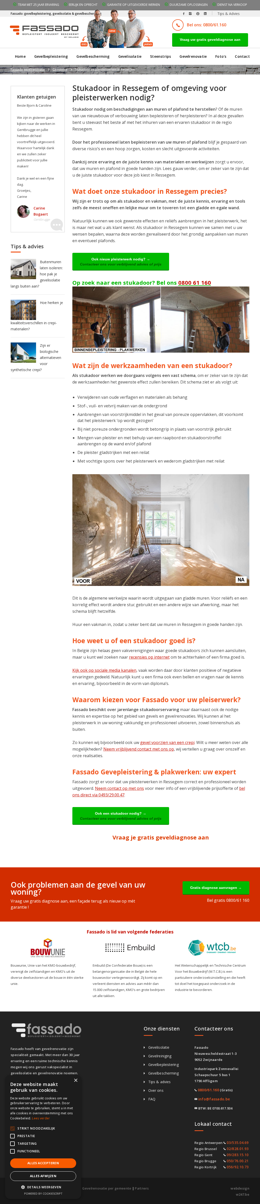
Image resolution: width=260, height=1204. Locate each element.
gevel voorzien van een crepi (167, 742)
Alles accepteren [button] (43, 1163)
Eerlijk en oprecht (83, 5)
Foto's (220, 56)
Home (20, 56)
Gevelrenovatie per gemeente (106, 1188)
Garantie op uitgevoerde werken (133, 5)
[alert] (43, 1137)
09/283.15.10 (238, 1154)
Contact (242, 56)
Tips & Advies (228, 13)
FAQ (151, 1099)
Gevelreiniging (159, 1056)
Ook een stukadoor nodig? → (120, 815)
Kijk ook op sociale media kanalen (104, 670)
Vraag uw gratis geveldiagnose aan (210, 39)
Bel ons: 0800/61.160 (206, 25)
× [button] (75, 1080)
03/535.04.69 (238, 1142)
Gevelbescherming (92, 56)
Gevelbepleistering (51, 56)
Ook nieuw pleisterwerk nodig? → (120, 261)
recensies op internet (149, 657)
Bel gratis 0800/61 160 (228, 900)
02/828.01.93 (238, 1148)
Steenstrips (160, 56)
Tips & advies (159, 1081)
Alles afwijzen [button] (43, 1176)
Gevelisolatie (130, 56)
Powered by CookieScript (43, 1193)
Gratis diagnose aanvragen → (216, 888)
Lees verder (41, 1118)
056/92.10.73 (238, 1166)
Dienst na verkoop (232, 5)
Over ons (156, 1090)
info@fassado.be (214, 1099)
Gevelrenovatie (193, 56)
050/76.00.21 (238, 1160)
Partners (142, 1188)
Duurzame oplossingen (189, 5)
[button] (43, 1187)
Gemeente (60, 69)
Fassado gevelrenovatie (28, 69)
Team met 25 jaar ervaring (38, 5)
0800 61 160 (194, 282)
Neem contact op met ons (119, 788)
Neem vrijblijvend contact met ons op (138, 749)
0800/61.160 (208, 1089)
